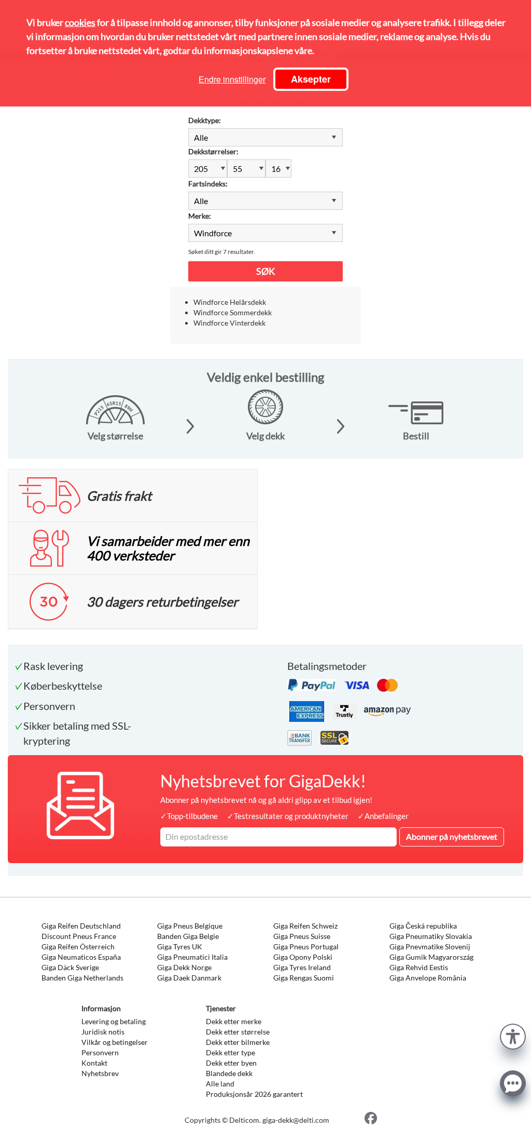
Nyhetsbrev (100, 1073)
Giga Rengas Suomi (303, 977)
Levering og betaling (113, 1021)
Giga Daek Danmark (189, 977)
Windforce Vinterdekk (229, 322)
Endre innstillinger (232, 79)
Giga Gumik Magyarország (431, 956)
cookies (80, 22)
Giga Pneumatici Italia (192, 956)
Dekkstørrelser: (213, 151)
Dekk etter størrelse (238, 1031)
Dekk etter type (230, 1052)
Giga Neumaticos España (81, 956)
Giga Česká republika (423, 925)
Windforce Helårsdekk (229, 302)
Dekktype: (204, 120)
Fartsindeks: (208, 183)
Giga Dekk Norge (184, 967)
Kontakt (94, 1062)
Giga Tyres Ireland (302, 967)
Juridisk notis (102, 1031)
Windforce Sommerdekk (232, 312)
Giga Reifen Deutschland (81, 925)
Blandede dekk (229, 1073)
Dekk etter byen (231, 1062)
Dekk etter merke (233, 1021)
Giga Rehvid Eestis (418, 967)
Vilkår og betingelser (114, 1042)
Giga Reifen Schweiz (305, 925)
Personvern (100, 1052)
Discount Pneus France (78, 936)
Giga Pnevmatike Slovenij (429, 946)
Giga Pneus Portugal (306, 946)
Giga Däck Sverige (70, 967)
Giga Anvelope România (427, 977)
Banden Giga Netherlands (82, 977)
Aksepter (311, 79)
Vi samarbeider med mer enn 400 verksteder (168, 548)
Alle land (220, 1083)
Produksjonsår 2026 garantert (254, 1094)
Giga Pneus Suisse (301, 936)
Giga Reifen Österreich (78, 946)
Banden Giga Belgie (188, 936)
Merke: (199, 215)
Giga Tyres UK (179, 946)
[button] (513, 1035)
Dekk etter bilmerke (238, 1042)
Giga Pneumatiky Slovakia (430, 936)
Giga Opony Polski (302, 956)
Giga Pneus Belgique (189, 925)
